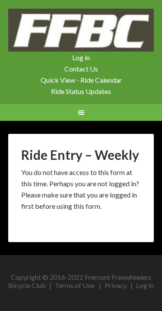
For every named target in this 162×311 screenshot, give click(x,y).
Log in (81, 57)
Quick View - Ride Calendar (81, 80)
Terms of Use (74, 285)
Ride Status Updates (81, 91)
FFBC (81, 30)
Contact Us (81, 69)
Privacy (116, 285)
